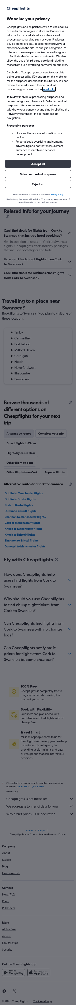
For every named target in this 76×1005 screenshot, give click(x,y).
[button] (38, 164)
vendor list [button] (49, 89)
